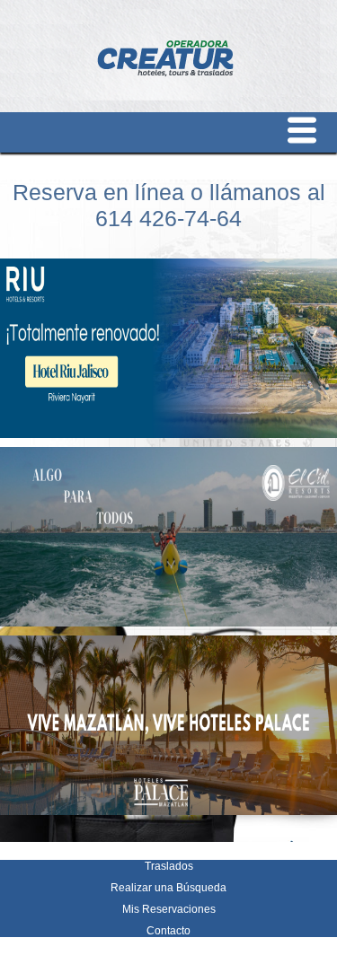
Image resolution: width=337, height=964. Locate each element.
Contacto (168, 931)
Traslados (169, 866)
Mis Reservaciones (169, 909)
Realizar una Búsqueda (168, 887)
